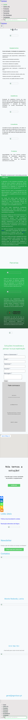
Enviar (6, 381)
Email (6, 359)
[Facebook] (1, 497)
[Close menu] (0, 701)
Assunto (7, 368)
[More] (2, 510)
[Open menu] (2, 26)
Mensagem (8, 373)
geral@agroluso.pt (14, 404)
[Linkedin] (1, 501)
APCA (23, 232)
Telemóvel (7, 364)
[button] (1, 30)
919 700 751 (14, 395)
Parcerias (6, 13)
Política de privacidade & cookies (10, 519)
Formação (6, 11)
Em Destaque (7, 15)
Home (5, 4)
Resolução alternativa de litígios (10, 523)
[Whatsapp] (1, 504)
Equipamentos (14, 48)
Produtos (6, 9)
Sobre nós (6, 6)
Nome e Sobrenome (11, 354)
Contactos (6, 17)
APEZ (3, 230)
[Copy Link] (1, 507)
